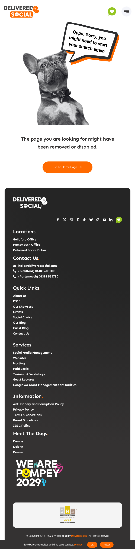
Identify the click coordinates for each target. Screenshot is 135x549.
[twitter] (64, 219)
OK (92, 544)
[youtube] (104, 219)
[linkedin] (110, 219)
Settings (78, 544)
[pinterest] (77, 219)
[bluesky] (91, 219)
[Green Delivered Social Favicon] (112, 8)
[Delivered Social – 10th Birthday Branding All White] (30, 198)
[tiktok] (84, 219)
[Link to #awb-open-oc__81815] (126, 11)
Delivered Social (79, 535)
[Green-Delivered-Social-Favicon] (119, 218)
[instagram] (71, 219)
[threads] (97, 219)
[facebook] (57, 219)
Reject (107, 544)
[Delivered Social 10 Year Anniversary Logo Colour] (22, 5)
